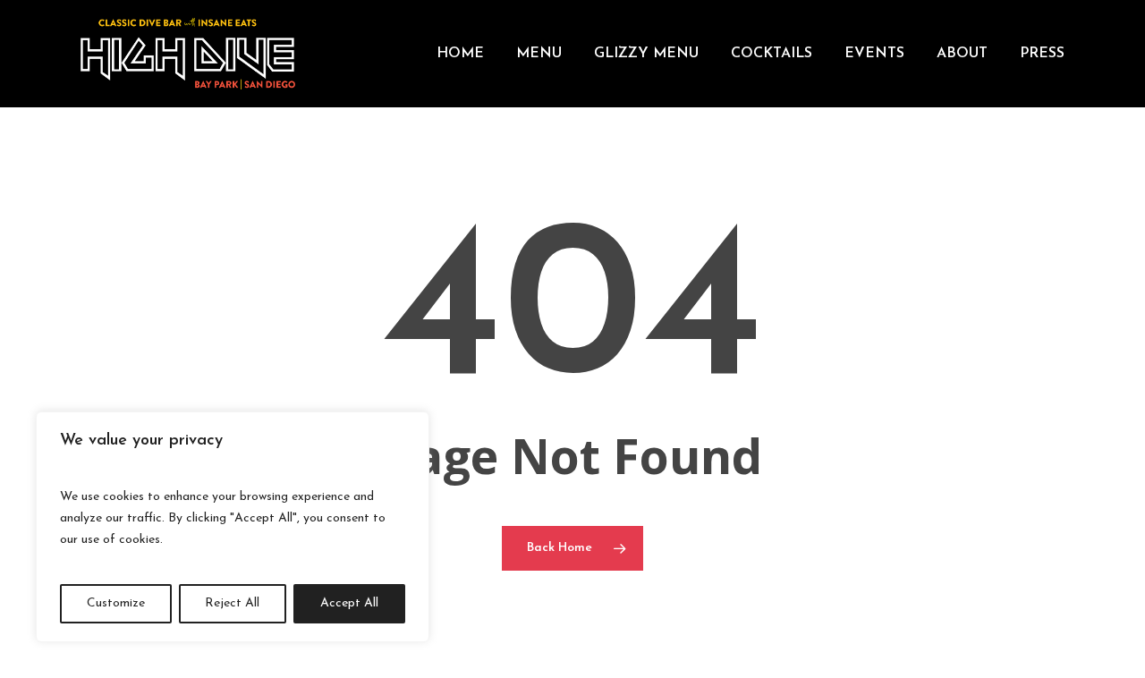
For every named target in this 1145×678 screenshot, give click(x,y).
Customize (116, 603)
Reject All (232, 603)
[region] (232, 526)
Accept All (349, 603)
